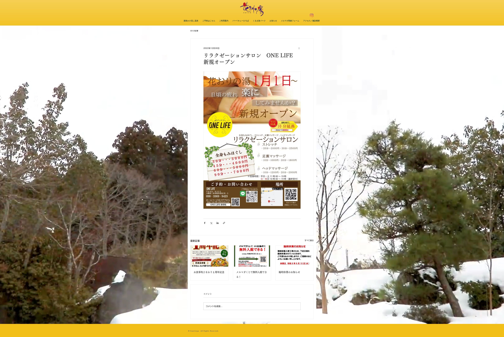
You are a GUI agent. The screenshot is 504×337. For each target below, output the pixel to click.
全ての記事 (194, 31)
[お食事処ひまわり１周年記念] (209, 256)
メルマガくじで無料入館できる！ (251, 274)
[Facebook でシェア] (204, 223)
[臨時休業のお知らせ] (295, 256)
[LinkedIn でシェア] (217, 223)
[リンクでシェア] (224, 223)
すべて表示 (309, 240)
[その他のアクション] (299, 48)
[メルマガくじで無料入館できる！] (252, 256)
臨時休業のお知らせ (289, 272)
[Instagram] (311, 15)
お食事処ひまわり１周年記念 (209, 272)
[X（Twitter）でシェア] (211, 223)
